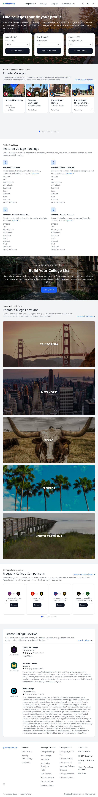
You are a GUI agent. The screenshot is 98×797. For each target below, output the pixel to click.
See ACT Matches (49, 51)
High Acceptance (47, 777)
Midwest (6, 194)
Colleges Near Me (67, 774)
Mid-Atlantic (8, 185)
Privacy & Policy (25, 794)
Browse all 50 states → (86, 316)
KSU (64, 600)
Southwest (7, 199)
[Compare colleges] (88, 3)
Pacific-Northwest (10, 202)
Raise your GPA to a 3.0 (86, 761)
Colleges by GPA (66, 758)
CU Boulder (87, 598)
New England (8, 182)
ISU (39, 598)
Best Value (45, 759)
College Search (66, 762)
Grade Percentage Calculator (85, 768)
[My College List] (93, 3)
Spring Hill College (30, 647)
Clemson (17, 598)
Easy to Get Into (47, 781)
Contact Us (26, 762)
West (5, 196)
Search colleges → (85, 640)
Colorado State (85, 600)
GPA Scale (82, 773)
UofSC (15, 600)
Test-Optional (46, 774)
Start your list (49, 290)
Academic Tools (68, 3)
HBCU (43, 770)
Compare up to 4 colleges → (84, 574)
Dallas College (28, 689)
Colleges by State (66, 777)
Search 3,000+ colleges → (85, 80)
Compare (54, 3)
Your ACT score (42, 41)
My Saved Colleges (67, 766)
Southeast (7, 188)
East (4, 179)
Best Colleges (46, 755)
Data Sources (27, 752)
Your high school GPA (75, 41)
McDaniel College (30, 663)
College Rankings (48, 752)
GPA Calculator (84, 751)
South (5, 191)
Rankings (43, 3)
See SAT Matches (17, 51)
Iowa (37, 600)
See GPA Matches (80, 51)
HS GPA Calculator (85, 756)
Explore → (35, 173)
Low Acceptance (47, 785)
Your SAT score (10, 41)
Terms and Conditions (10, 794)
